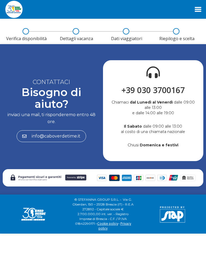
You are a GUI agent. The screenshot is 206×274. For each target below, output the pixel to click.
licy (105, 228)
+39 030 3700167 (153, 90)
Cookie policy (107, 223)
